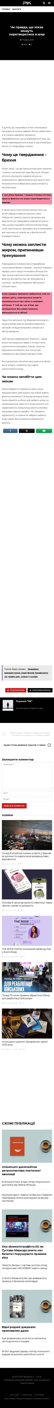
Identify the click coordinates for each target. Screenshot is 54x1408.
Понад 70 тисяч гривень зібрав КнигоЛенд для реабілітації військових (26, 997)
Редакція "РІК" (24, 701)
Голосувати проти (41, 690)
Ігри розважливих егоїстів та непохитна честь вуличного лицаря (24, 1340)
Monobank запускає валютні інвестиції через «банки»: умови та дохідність (27, 904)
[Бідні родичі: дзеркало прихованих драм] (27, 1306)
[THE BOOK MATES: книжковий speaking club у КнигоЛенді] (27, 931)
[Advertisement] (27, 92)
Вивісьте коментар (14, 806)
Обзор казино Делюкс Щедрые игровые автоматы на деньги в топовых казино (30, 734)
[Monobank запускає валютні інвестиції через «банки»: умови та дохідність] (27, 884)
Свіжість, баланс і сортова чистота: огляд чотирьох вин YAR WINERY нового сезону (24, 1267)
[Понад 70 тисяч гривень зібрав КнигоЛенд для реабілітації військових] (27, 977)
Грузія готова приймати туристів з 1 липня (24, 745)
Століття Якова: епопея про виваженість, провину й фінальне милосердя (24, 1280)
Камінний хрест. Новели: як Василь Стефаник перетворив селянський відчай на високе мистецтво (27, 1198)
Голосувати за (17, 690)
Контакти (39, 1395)
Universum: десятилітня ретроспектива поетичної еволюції (21, 1170)
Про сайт (14, 1395)
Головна (6, 9)
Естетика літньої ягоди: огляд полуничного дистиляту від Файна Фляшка (26, 1183)
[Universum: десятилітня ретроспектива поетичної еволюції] (27, 1146)
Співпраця (27, 1395)
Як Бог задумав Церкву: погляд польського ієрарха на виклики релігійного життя (26, 1353)
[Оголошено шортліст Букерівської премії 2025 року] (27, 1024)
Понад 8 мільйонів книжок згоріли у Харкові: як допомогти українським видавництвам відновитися (26, 856)
